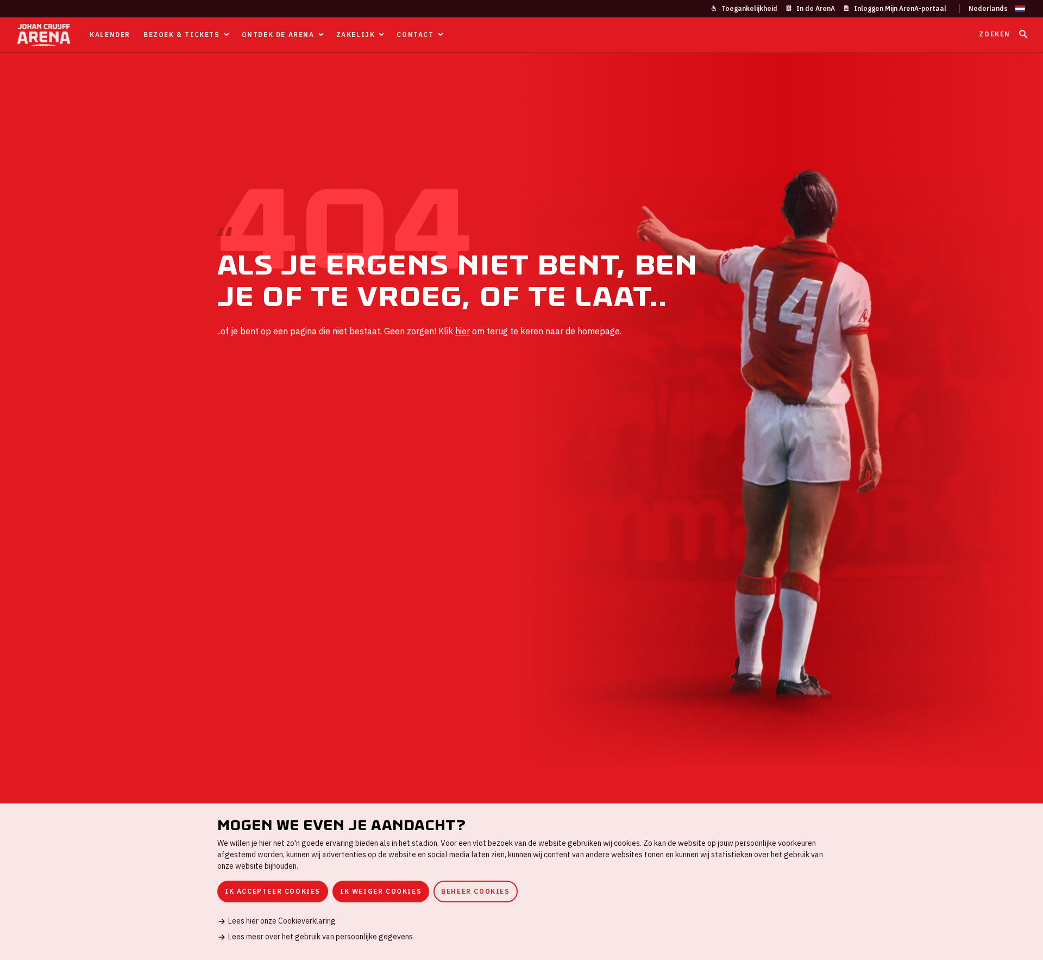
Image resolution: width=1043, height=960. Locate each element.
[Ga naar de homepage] (43, 34)
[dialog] (521, 881)
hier (462, 331)
